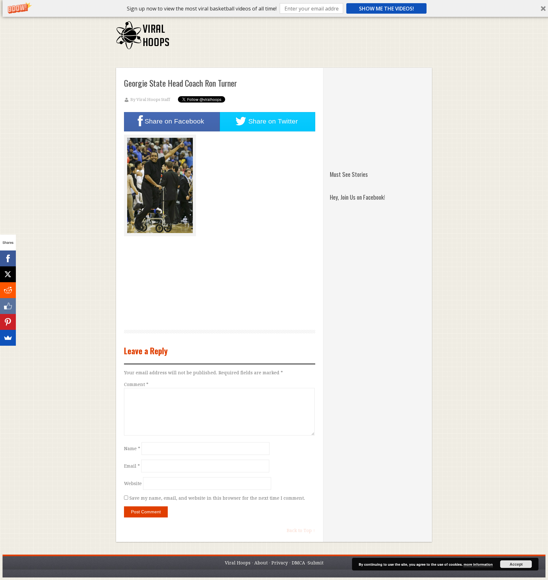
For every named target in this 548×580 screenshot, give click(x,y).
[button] (202, 8)
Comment (136, 384)
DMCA (298, 562)
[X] (8, 274)
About (261, 562)
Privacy (279, 562)
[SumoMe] (8, 338)
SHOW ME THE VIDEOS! (386, 8)
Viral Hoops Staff (153, 99)
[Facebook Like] (8, 306)
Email (132, 466)
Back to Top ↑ (301, 530)
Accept (516, 564)
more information (478, 564)
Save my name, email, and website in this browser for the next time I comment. (217, 498)
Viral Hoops (238, 562)
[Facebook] (8, 258)
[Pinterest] (8, 322)
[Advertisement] (316, 38)
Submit (315, 562)
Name (132, 448)
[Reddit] (8, 290)
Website (133, 483)
